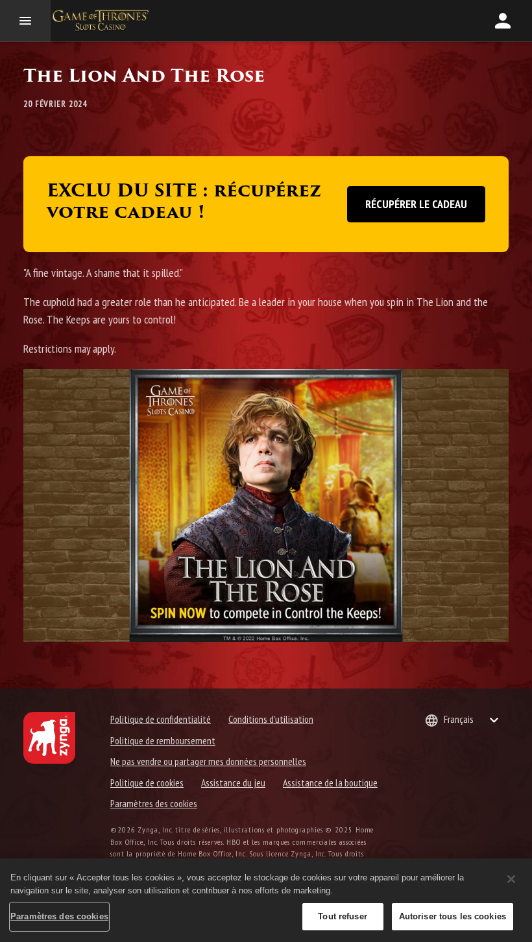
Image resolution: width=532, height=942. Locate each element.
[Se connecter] (502, 20)
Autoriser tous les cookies (452, 916)
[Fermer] (511, 879)
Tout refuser (342, 916)
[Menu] (25, 20)
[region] (266, 900)
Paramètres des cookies (153, 803)
